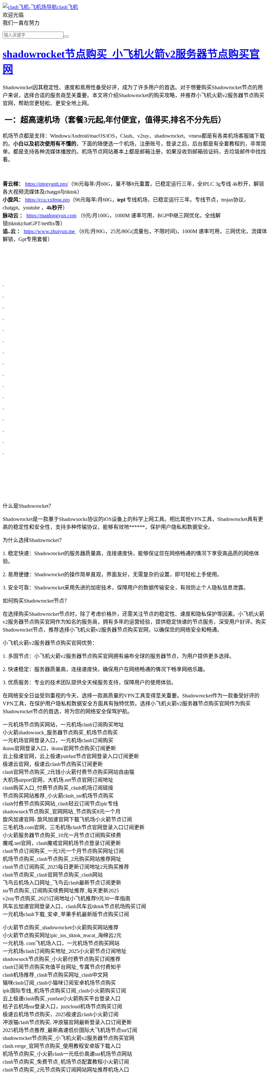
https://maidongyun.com (51, 215)
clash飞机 (67, 7)
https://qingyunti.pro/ (46, 184)
